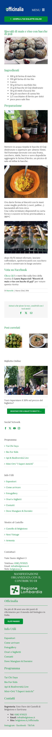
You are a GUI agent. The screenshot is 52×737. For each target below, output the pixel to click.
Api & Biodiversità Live (17, 457)
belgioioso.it (16, 569)
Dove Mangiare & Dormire (19, 511)
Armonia (10, 540)
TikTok (31, 725)
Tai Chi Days (12, 446)
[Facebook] (5, 428)
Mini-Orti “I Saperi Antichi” (19, 463)
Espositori (11, 481)
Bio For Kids (12, 452)
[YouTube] (14, 428)
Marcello (9, 291)
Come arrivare (13, 487)
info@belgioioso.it (20, 566)
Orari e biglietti (14, 499)
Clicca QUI (9, 275)
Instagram (9, 725)
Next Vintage (12, 534)
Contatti (10, 505)
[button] (6, 341)
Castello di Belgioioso (16, 528)
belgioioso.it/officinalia (27, 720)
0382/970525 (21, 563)
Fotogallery (11, 493)
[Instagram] (19, 428)
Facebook (21, 725)
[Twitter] (10, 428)
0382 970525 (20, 714)
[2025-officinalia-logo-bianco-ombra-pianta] (14, 5)
